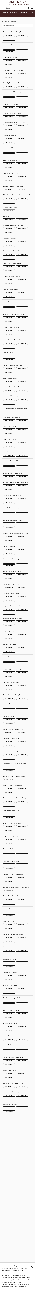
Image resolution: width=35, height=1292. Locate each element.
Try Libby (6, 13)
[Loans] (28, 8)
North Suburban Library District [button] (13, 619)
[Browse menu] (32, 8)
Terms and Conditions (9, 1268)
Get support (9, 39)
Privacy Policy (23, 1268)
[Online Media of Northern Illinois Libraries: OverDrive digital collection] (17, 3)
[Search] (2, 8)
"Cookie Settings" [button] (23, 1280)
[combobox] (13, 8)
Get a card (9, 35)
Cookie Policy (23, 1287)
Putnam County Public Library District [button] (15, 764)
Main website (22, 35)
